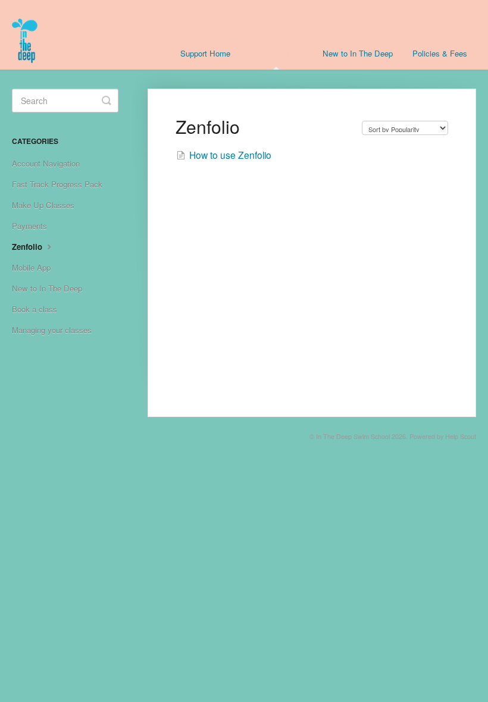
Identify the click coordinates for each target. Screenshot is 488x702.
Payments (29, 225)
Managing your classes (52, 330)
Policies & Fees (439, 53)
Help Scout (460, 436)
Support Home (205, 53)
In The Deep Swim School (353, 436)
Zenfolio (28, 246)
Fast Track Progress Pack (57, 184)
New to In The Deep (358, 53)
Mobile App (31, 267)
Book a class (34, 309)
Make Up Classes (43, 205)
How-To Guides (276, 53)
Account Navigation (46, 163)
